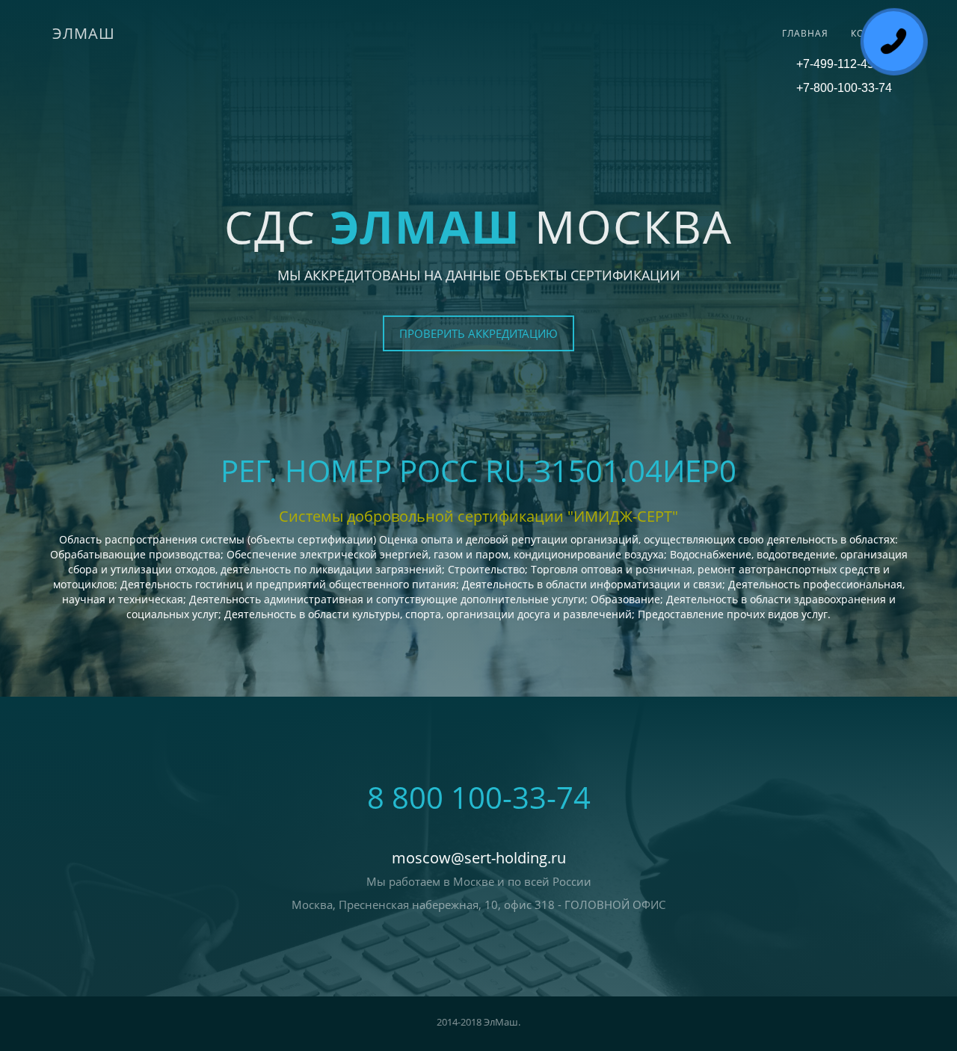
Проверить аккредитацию (478, 333)
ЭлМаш (83, 33)
